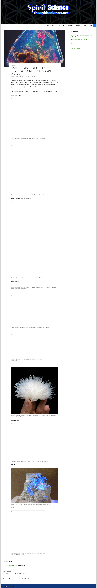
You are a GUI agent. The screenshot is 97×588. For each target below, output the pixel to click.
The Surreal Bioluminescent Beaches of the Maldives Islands (17, 577)
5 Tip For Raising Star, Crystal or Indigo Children (14, 572)
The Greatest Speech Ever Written (79, 39)
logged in (12, 565)
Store (90, 25)
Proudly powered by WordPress (9, 586)
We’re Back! (73, 46)
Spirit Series (60, 25)
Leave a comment (32, 76)
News (53, 25)
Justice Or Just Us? (75, 48)
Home (48, 25)
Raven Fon (22, 76)
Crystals (13, 65)
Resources (84, 25)
